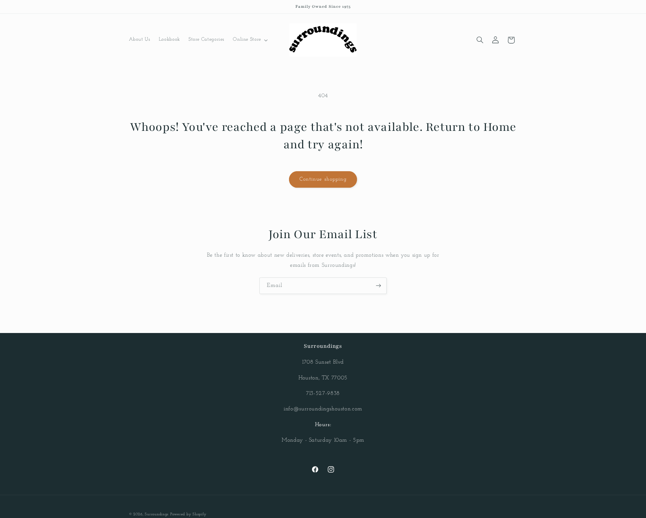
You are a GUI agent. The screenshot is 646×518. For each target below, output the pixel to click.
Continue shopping (323, 179)
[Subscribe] (378, 286)
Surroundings (157, 514)
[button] (250, 40)
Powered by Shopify (188, 514)
